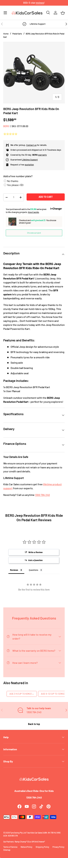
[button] (62, 12)
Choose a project (34, 233)
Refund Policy (26, 847)
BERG (6, 126)
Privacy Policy (58, 847)
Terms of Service (10, 847)
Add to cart (46, 196)
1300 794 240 (42, 494)
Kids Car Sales (36, 832)
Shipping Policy (42, 847)
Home (5, 33)
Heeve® (42, 841)
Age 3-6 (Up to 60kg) (21, 693)
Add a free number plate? (18, 176)
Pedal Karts (17, 33)
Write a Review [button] (35, 552)
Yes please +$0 (15, 184)
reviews (40, 2)
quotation (29, 164)
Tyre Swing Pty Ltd (18, 832)
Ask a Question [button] (35, 560)
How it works (33, 212)
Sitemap (6, 850)
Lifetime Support (30, 159)
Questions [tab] (33, 570)
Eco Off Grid (33, 841)
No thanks (12, 180)
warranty (42, 154)
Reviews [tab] (14, 570)
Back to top (34, 724)
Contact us (31, 145)
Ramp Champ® (21, 841)
